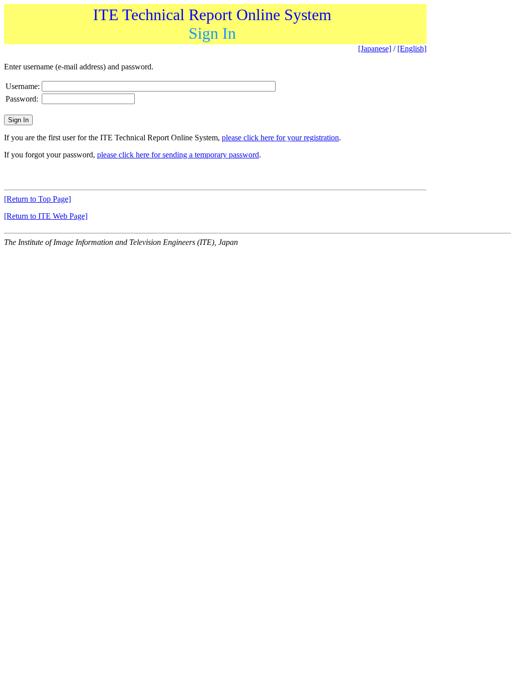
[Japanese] (374, 48)
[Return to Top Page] (37, 199)
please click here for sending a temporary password (178, 154)
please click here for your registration (280, 137)
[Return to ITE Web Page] (46, 216)
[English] (411, 48)
